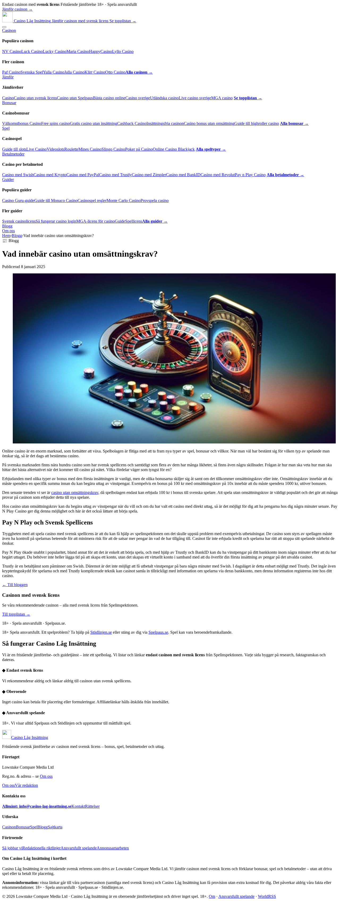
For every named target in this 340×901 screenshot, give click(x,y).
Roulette (71, 149)
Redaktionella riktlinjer (41, 848)
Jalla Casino (74, 72)
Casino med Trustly (115, 174)
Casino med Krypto (49, 174)
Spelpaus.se (158, 632)
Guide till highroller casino (256, 123)
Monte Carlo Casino (124, 200)
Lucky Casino (54, 51)
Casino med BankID (183, 174)
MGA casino (222, 98)
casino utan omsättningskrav (74, 492)
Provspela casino (155, 200)
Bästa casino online (109, 98)
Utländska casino (164, 98)
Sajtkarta (55, 827)
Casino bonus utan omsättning (209, 123)
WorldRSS (267, 896)
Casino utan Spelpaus (75, 98)
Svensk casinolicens (19, 221)
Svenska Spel (31, 72)
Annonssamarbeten (113, 848)
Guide (120, 221)
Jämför (8, 77)
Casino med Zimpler (149, 174)
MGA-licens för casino (95, 221)
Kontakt (78, 806)
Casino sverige (137, 98)
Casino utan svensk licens (35, 98)
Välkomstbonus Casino (21, 123)
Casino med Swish (17, 174)
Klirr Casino (94, 72)
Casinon (9, 30)
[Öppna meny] (4, 27)
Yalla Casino (53, 72)
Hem (6, 235)
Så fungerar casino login (56, 221)
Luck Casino (32, 51)
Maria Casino (77, 51)
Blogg (7, 226)
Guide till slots (14, 149)
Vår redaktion (26, 785)
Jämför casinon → (17, 9)
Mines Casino (89, 149)
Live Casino (36, 149)
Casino (8, 98)
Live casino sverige (195, 98)
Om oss (8, 231)
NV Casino (11, 51)
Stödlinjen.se (101, 632)
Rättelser (92, 806)
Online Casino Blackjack (174, 149)
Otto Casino (115, 72)
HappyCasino (100, 51)
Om (212, 896)
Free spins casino (55, 123)
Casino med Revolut (218, 174)
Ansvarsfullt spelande (79, 848)
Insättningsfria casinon (165, 123)
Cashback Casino (131, 123)
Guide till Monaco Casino (56, 200)
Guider (8, 179)
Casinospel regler (92, 200)
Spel (6, 128)
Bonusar (9, 102)
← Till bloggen (15, 584)
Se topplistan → (122, 21)
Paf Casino (11, 72)
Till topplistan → (16, 614)
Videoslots (55, 149)
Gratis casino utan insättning (93, 123)
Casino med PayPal (82, 174)
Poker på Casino (139, 149)
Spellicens (133, 221)
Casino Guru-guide (18, 200)
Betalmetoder (13, 154)
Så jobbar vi (12, 848)
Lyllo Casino (123, 51)
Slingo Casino (113, 149)
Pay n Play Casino (250, 174)
